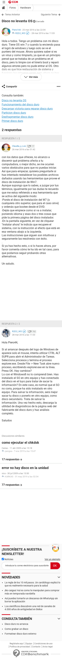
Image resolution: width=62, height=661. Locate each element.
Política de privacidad (20, 646)
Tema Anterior (12, 14)
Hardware (25, 7)
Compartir (11, 86)
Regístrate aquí (17, 643)
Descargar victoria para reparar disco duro (27, 108)
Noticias (8, 559)
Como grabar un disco (16, 629)
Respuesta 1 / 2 (11, 138)
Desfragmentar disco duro (17, 116)
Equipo (29, 643)
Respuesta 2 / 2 (11, 323)
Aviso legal (48, 646)
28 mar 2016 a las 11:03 (43, 33)
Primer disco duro (12, 121)
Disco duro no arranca (16, 624)
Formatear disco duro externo (20, 633)
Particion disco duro (14, 112)
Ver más (33, 77)
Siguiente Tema (49, 14)
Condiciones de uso (43, 643)
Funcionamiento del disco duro (20, 104)
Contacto (36, 646)
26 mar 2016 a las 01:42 (23, 149)
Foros (12, 7)
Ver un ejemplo (52, 559)
